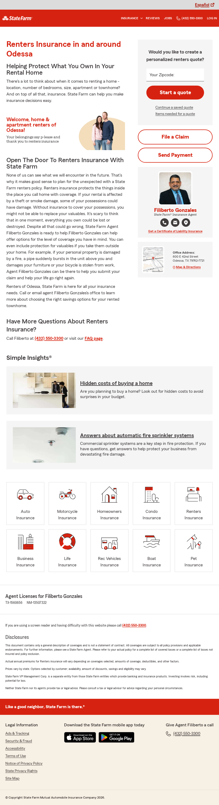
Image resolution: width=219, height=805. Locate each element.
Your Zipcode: (162, 75)
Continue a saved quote (174, 107)
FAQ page (94, 338)
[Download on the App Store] (80, 737)
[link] (17, 18)
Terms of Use (15, 756)
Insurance (129, 18)
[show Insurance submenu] (140, 18)
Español (202, 5)
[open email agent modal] (175, 223)
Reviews (153, 18)
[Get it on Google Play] (116, 737)
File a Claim (175, 137)
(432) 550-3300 (192, 18)
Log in (212, 18)
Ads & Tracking (17, 733)
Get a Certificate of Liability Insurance (175, 231)
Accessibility (15, 748)
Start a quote (175, 92)
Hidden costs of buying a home (116, 383)
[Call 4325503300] (164, 222)
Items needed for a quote (175, 114)
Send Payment (175, 155)
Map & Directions (188, 267)
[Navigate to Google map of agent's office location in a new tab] (186, 222)
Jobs (168, 18)
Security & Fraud (18, 741)
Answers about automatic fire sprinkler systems (137, 435)
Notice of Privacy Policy (23, 763)
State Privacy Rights (21, 771)
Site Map (12, 778)
